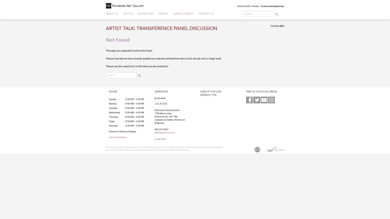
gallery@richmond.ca (165, 132)
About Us (112, 14)
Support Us (206, 14)
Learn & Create (183, 14)
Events (163, 14)
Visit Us (128, 14)
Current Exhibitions (118, 137)
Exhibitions (145, 14)
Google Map (160, 139)
